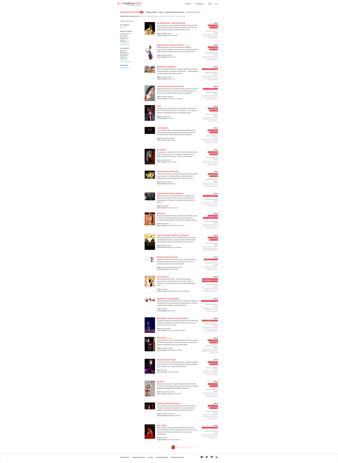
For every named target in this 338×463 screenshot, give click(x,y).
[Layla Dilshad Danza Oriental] (150, 196)
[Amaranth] (150, 156)
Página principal (151, 12)
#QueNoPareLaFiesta (177, 457)
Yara (159, 106)
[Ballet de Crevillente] (150, 69)
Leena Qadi (162, 128)
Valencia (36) (124, 59)
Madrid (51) (123, 50)
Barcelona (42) (124, 54)
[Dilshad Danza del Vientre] (150, 406)
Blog (210, 4)
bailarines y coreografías (168, 299)
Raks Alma (162, 338)
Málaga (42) (123, 52)
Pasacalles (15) (124, 42)
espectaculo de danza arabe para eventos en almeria (154, 16)
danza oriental (124, 67)
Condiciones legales (162, 457)
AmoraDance (163, 277)
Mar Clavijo (162, 425)
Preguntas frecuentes (138, 457)
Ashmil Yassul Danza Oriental (170, 86)
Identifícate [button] (200, 4)
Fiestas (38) (123, 37)
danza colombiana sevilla (178, 16)
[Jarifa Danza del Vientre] (150, 175)
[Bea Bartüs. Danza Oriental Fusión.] (150, 325)
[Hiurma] (150, 388)
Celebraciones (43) (125, 33)
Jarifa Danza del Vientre (168, 172)
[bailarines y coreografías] (150, 300)
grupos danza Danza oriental (210, 34)
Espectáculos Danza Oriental (170, 45)
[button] (216, 4)
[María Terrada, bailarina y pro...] (150, 242)
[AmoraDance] (150, 281)
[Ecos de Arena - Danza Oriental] (150, 28)
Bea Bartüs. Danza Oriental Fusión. (173, 318)
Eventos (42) (123, 35)
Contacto (150, 457)
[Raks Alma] (150, 344)
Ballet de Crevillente (166, 67)
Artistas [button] (188, 4)
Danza (161, 12)
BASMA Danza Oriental (167, 257)
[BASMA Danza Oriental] (150, 259)
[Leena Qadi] (150, 130)
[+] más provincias (125, 61)
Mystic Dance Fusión (166, 360)
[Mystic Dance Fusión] (150, 366)
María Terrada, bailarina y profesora (173, 235)
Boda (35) (123, 40)
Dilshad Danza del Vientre (169, 403)
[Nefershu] (150, 218)
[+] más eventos (124, 44)
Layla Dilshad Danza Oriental (170, 193)
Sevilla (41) (123, 57)
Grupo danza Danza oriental (174, 12)
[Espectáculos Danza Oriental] (150, 52)
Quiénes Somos (124, 457)
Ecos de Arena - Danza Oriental (171, 23)
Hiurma (160, 382)
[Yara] (150, 113)
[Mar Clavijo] (150, 431)
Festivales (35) (124, 38)
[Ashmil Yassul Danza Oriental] (150, 93)
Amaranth (161, 150)
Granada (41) (124, 55)
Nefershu (161, 213)
